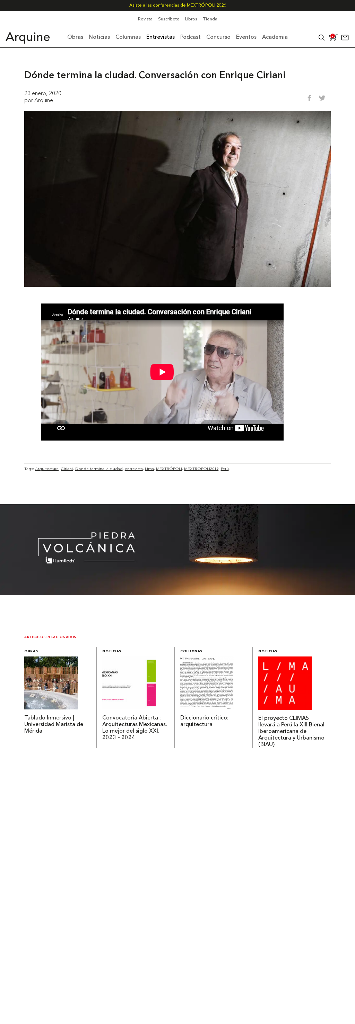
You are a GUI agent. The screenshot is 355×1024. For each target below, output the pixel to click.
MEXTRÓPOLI (169, 468)
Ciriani (67, 468)
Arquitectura (47, 468)
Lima (149, 468)
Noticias (111, 651)
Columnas (191, 651)
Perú (225, 468)
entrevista (134, 468)
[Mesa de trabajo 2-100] (177, 593)
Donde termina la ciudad (99, 468)
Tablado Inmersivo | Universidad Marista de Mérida (53, 724)
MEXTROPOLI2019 (201, 468)
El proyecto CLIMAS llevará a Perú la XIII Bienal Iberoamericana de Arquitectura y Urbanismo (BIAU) (291, 731)
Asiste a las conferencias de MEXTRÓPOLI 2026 (177, 5)
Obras (31, 651)
